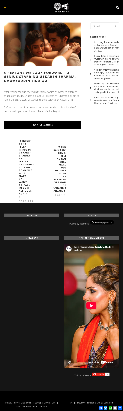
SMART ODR (50, 402)
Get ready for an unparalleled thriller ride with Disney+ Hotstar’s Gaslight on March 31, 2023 (108, 46)
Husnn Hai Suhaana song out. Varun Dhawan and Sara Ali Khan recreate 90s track (108, 100)
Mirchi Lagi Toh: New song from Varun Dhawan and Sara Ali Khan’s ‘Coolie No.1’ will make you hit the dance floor (108, 88)
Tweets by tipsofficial (79, 223)
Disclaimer (26, 402)
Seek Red (108, 402)
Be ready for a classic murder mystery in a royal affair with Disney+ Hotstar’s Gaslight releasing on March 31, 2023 (108, 60)
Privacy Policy (11, 402)
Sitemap (37, 402)
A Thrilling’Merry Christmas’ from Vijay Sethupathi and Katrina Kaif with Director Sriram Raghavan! (107, 74)
